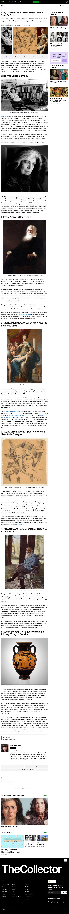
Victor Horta (17, 417)
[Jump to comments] (15, 56)
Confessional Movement (24, 314)
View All (45, 795)
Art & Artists (4, 889)
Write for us (27, 886)
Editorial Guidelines (29, 894)
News (13, 894)
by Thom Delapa (4, 854)
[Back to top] (65, 860)
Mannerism (4, 398)
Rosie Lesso (53, 84)
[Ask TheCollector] (6, 56)
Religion (14, 884)
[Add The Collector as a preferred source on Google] (52, 881)
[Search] (57, 6)
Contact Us (27, 899)
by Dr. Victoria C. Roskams (30, 846)
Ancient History (5, 884)
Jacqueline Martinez (55, 103)
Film (13, 891)
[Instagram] (63, 902)
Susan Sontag (4, 116)
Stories (13, 889)
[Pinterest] (66, 902)
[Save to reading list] (24, 56)
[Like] (12, 766)
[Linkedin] (19, 770)
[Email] (35, 769)
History (3, 886)
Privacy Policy (64, 909)
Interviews (4, 896)
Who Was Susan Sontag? (9, 739)
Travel (3, 894)
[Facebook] (22, 770)
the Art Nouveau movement (13, 411)
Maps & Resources (16, 896)
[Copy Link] (30, 770)
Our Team (27, 891)
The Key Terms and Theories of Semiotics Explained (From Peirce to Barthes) (11, 851)
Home (2, 10)
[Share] (33, 56)
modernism (20, 524)
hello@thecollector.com (54, 898)
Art (6, 10)
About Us (27, 884)
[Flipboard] (32, 770)
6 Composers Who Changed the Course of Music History (30, 843)
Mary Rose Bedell (9, 25)
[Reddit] (27, 770)
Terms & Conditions (56, 909)
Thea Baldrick (53, 48)
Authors (26, 889)
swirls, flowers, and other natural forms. (21, 415)
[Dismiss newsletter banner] (67, 2)
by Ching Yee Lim (40, 846)
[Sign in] (63, 6)
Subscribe (36, 1)
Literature (58, 48)
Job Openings (28, 896)
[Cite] (42, 56)
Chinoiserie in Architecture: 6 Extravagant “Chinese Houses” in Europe (42, 843)
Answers (57, 84)
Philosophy (4, 891)
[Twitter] (24, 769)
